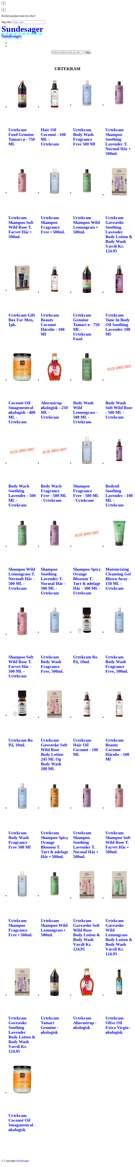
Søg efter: (6, 22)
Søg (87, 52)
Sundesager (22, 1160)
